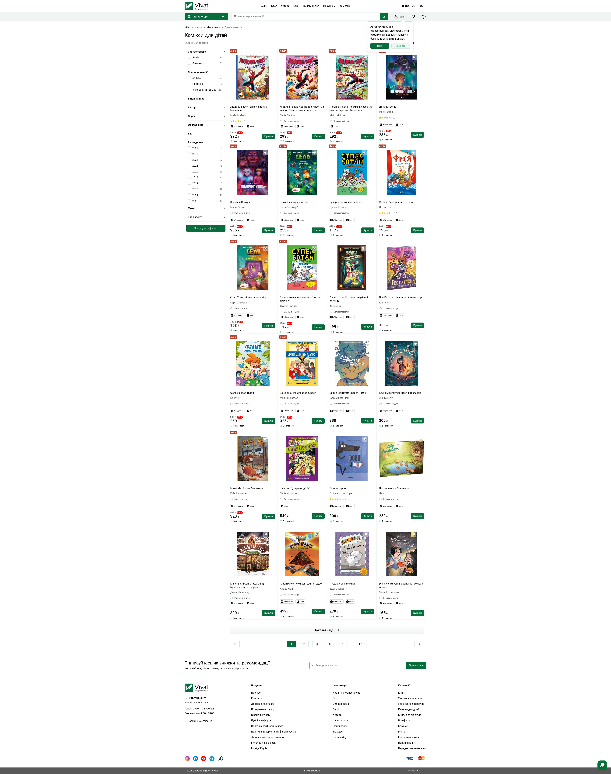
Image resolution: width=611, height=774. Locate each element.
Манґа (401, 731)
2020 (195, 171)
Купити (268, 136)
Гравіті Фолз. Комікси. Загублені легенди (349, 299)
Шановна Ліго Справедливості (298, 392)
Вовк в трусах (338, 488)
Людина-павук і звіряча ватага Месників (248, 108)
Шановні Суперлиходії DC (295, 488)
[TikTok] (220, 758)
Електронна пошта (326, 665)
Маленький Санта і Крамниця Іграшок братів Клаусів (247, 585)
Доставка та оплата (262, 703)
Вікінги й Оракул (240, 202)
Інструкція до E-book (263, 742)
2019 (195, 177)
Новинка (197, 83)
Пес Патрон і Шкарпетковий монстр (400, 297)
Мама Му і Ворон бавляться (246, 488)
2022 (195, 159)
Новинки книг (406, 742)
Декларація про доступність (267, 737)
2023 (195, 148)
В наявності (199, 63)
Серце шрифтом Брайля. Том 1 (348, 392)
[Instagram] (187, 758)
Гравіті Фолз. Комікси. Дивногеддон (301, 583)
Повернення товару (263, 709)
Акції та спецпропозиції (347, 692)
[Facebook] (195, 758)
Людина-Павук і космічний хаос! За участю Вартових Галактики (351, 108)
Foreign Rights (259, 748)
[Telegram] (211, 758)
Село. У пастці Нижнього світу (248, 297)
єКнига (196, 77)
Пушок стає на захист (342, 583)
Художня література (410, 698)
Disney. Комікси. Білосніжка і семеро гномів (401, 585)
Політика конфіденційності (267, 726)
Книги (401, 692)
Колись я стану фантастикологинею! (400, 392)
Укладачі (338, 731)
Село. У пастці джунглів (294, 202)
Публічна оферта (261, 720)
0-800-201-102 (195, 698)
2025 (195, 201)
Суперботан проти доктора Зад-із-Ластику (300, 299)
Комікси (403, 726)
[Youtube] (203, 758)
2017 (195, 183)
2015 (195, 153)
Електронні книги (408, 737)
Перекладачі (340, 726)
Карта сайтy (340, 737)
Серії (336, 709)
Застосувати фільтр (205, 228)
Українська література (411, 703)
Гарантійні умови (261, 714)
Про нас (255, 692)
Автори (337, 714)
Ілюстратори (340, 720)
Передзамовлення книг (412, 748)
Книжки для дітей (408, 709)
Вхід (379, 45)
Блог (336, 698)
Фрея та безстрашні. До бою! (396, 202)
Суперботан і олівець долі (345, 202)
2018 (195, 189)
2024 (195, 195)
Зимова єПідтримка (204, 89)
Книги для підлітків (409, 714)
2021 (195, 165)
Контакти (256, 698)
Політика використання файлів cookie (273, 731)
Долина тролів (387, 106)
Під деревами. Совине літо (395, 488)
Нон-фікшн (404, 720)
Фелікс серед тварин (242, 392)
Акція (195, 57)
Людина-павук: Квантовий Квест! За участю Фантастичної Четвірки (302, 108)
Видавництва (341, 703)
